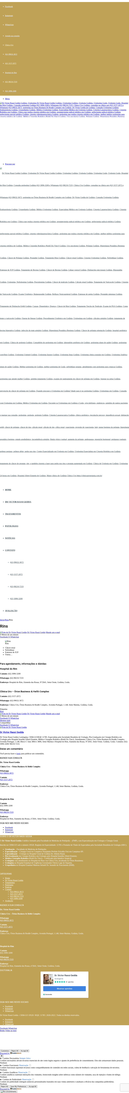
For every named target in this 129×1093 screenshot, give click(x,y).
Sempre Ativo (25, 1058)
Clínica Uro (9, 45)
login (19, 754)
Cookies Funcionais (10, 1065)
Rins (7, 620)
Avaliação (11, 611)
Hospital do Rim (11, 73)
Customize (5, 1051)
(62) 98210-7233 (11, 82)
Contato (10, 550)
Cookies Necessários (11, 1058)
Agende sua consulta (12, 36)
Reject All (14, 1051)
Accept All (24, 1051)
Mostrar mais (5, 720)
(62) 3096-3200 (10, 91)
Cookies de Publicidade (12, 1079)
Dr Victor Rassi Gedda (18, 502)
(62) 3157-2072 (10, 63)
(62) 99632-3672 (11, 54)
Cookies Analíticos (10, 1072)
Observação (23, 1065)
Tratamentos (13, 514)
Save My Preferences (18, 1086)
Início (2, 620)
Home (8, 490)
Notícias (10, 538)
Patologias (11, 526)
